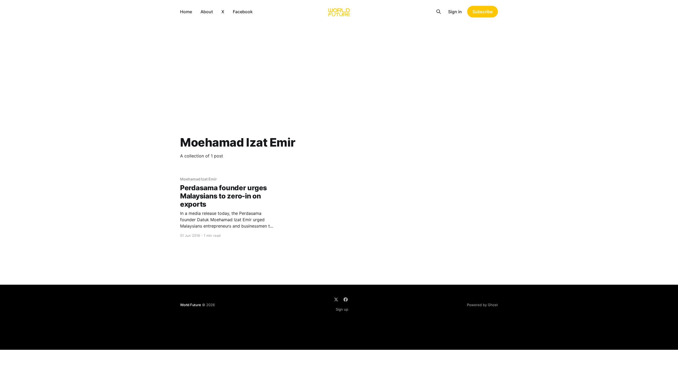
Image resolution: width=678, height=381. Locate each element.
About (206, 11)
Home (186, 11)
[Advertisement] (339, 63)
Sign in (455, 11)
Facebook (243, 11)
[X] (336, 299)
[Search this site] (438, 11)
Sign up (342, 309)
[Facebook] (346, 299)
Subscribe (482, 11)
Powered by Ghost (482, 305)
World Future (190, 305)
